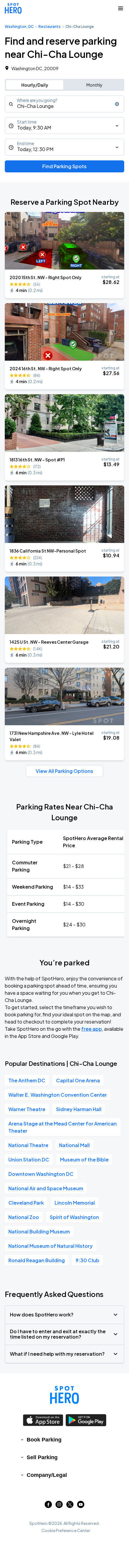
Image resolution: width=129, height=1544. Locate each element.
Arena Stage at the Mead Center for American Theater (62, 1127)
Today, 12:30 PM (35, 149)
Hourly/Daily (34, 85)
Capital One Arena (78, 1080)
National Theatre (28, 1145)
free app (91, 1029)
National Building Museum (39, 1231)
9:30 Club (87, 1260)
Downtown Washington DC (41, 1174)
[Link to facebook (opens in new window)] (48, 1506)
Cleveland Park (26, 1203)
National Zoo (23, 1217)
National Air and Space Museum (45, 1188)
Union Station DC (28, 1159)
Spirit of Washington (74, 1217)
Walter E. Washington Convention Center (57, 1095)
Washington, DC (19, 26)
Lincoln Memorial (75, 1203)
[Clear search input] (117, 104)
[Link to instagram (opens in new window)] (59, 1506)
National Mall (74, 1145)
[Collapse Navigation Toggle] (120, 8)
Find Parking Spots (64, 166)
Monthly (94, 85)
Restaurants (49, 26)
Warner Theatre (26, 1109)
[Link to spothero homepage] (64, 1395)
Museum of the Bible (84, 1159)
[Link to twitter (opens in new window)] (70, 1506)
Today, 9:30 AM (34, 127)
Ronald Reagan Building (36, 1260)
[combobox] (64, 104)
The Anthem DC (26, 1080)
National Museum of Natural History (50, 1246)
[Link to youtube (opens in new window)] (80, 1506)
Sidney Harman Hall (78, 1109)
